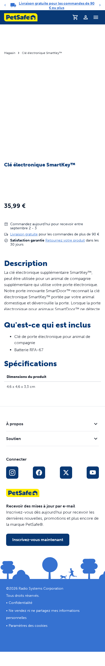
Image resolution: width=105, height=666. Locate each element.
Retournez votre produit (65, 240)
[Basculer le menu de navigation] (96, 17)
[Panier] (75, 17)
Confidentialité (20, 603)
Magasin (9, 53)
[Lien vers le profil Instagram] (12, 472)
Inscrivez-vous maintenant (37, 539)
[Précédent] (5, 5)
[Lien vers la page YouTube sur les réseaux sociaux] (93, 472)
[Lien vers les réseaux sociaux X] (66, 472)
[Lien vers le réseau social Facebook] (39, 472)
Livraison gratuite (24, 234)
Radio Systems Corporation (41, 588)
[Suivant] (100, 5)
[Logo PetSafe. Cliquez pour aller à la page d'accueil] (20, 17)
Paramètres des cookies (28, 626)
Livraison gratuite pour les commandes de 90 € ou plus (57, 5)
